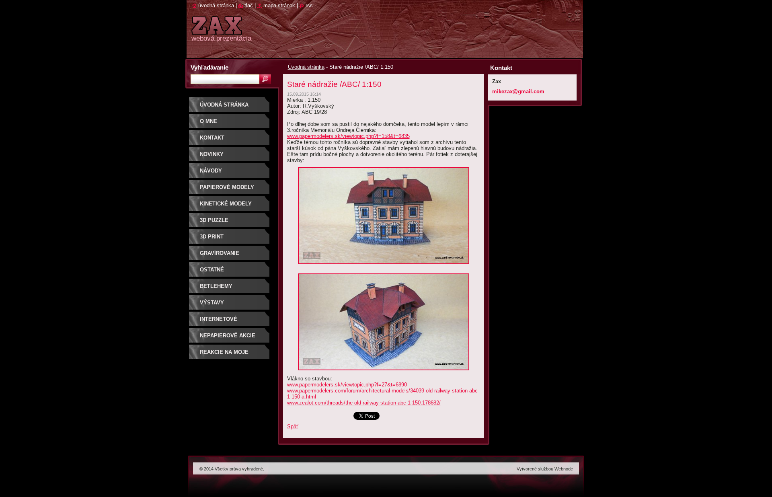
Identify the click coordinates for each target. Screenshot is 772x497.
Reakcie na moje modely (224, 355)
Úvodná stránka (306, 67)
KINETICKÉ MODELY (226, 204)
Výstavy (212, 303)
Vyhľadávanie (209, 67)
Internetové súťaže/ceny (218, 322)
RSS (309, 5)
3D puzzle (214, 220)
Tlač (248, 5)
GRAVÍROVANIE (219, 253)
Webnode (563, 468)
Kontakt (212, 138)
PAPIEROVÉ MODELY (227, 187)
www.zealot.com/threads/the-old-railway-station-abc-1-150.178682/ (364, 403)
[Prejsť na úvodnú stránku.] (216, 30)
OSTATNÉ (212, 270)
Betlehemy (216, 286)
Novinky (212, 154)
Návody (211, 171)
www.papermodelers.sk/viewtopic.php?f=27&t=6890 (347, 385)
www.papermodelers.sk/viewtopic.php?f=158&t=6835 (348, 136)
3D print (212, 237)
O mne (208, 121)
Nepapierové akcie (227, 336)
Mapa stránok (279, 5)
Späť (292, 426)
